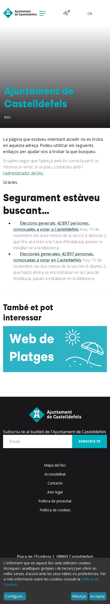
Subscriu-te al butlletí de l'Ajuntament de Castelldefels (54, 432)
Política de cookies (55, 510)
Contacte (55, 483)
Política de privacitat (55, 501)
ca (90, 13)
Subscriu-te (90, 441)
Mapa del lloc (55, 465)
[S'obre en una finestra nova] (55, 349)
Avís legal (55, 492)
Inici (7, 117)
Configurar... (15, 596)
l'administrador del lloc (23, 173)
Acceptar (97, 596)
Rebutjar (79, 596)
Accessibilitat (55, 474)
